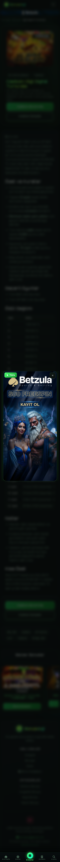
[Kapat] (53, 375)
